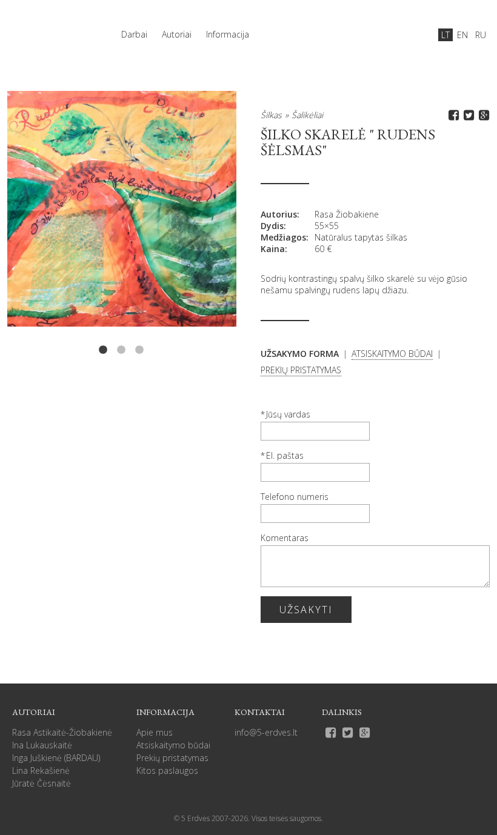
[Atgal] (53, 223)
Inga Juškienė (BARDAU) (56, 757)
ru (480, 35)
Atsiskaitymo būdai (173, 745)
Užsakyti (306, 609)
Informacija (227, 34)
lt (445, 35)
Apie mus (154, 732)
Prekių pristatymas (172, 757)
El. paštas (285, 455)
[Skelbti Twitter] (467, 115)
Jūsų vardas (288, 414)
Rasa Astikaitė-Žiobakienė (62, 732)
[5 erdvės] (49, 28)
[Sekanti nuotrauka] (190, 223)
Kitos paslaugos (167, 770)
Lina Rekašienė (41, 770)
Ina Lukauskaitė (42, 745)
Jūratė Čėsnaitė (41, 783)
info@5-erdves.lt (266, 732)
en (462, 35)
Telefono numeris (295, 496)
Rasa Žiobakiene (347, 214)
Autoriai (177, 34)
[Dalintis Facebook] (451, 115)
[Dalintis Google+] (482, 115)
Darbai (134, 34)
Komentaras (285, 538)
